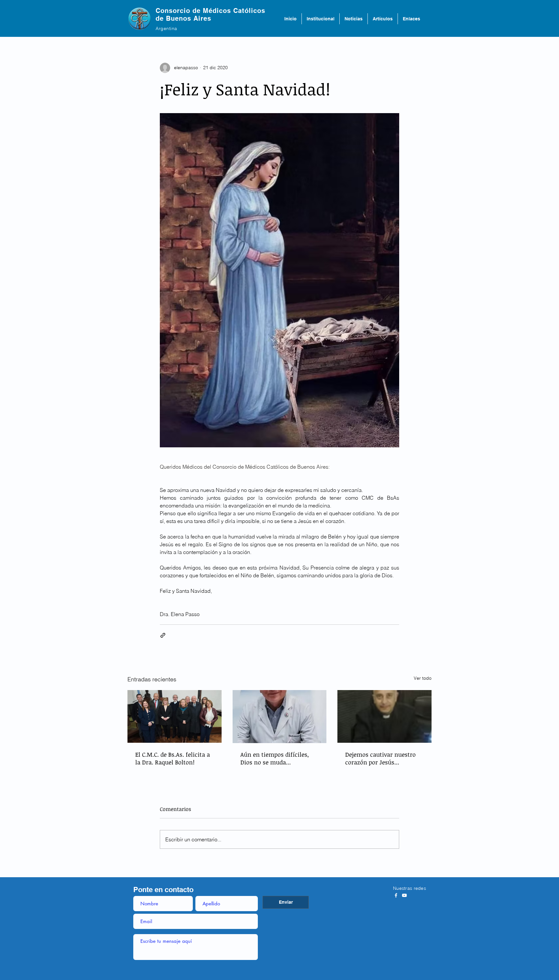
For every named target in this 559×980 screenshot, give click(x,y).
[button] (320, 18)
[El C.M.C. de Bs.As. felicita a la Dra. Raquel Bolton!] (174, 716)
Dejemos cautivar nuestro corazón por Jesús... (380, 758)
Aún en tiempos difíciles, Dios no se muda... (274, 758)
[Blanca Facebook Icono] (396, 895)
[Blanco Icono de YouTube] (404, 895)
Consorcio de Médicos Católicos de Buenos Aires (210, 14)
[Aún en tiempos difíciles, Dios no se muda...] (280, 716)
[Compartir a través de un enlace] (163, 635)
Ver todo (423, 678)
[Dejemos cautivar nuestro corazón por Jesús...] (384, 716)
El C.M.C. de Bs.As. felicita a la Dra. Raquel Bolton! (172, 758)
